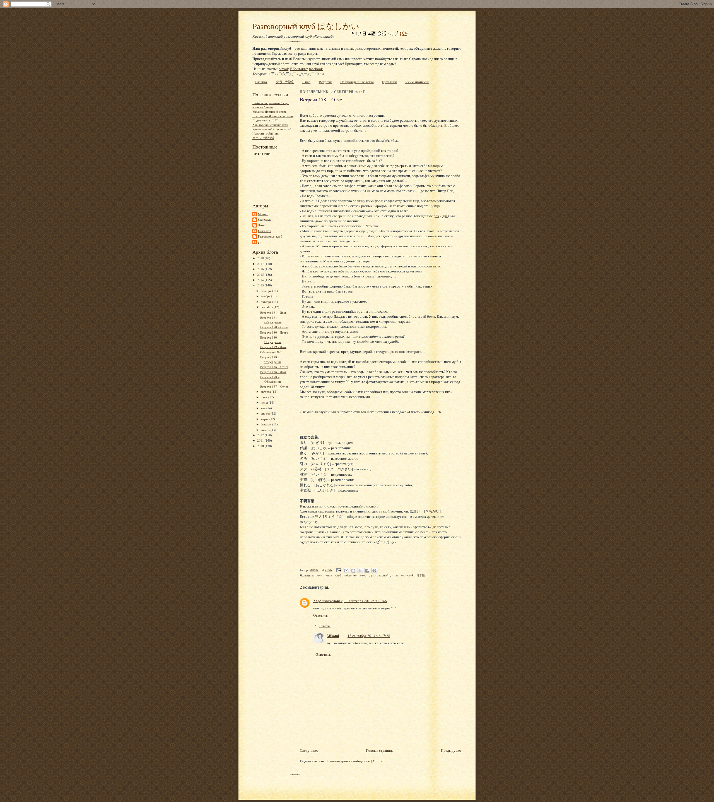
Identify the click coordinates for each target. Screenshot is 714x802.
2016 (261, 269)
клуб (338, 575)
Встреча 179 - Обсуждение (270, 359)
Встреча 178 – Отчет (274, 367)
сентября (267, 307)
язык (395, 575)
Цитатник (389, 81)
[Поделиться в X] (360, 570)
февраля (266, 424)
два (445, 215)
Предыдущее (451, 750)
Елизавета (264, 231)
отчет (364, 575)
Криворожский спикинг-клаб (271, 129)
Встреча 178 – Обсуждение (270, 379)
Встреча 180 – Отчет (274, 327)
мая (263, 408)
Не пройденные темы (357, 81)
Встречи (325, 81)
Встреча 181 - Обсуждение (270, 319)
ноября (266, 296)
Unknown (264, 219)
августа (266, 391)
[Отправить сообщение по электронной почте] (338, 569)
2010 (261, 446)
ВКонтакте (298, 68)
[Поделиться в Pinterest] (374, 570)
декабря (266, 291)
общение (350, 575)
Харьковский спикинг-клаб (270, 125)
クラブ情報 (285, 81)
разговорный (380, 575)
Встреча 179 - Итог (273, 347)
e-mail (283, 68)
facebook (316, 68)
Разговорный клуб (270, 236)
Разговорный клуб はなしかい (305, 25)
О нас (306, 81)
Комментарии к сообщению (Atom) (354, 760)
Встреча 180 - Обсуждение (270, 339)
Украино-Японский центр (269, 111)
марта (265, 419)
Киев (328, 575)
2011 (261, 440)
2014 (261, 280)
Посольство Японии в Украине (272, 116)
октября (266, 302)
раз (436, 215)
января (266, 430)
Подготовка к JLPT (265, 120)
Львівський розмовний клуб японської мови (270, 105)
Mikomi (263, 214)
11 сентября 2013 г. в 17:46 (365, 600)
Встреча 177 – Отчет (274, 386)
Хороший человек (327, 600)
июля (264, 397)
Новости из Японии (265, 133)
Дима (261, 225)
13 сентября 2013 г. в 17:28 (369, 635)
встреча (317, 575)
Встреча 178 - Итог (273, 372)
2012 (261, 435)
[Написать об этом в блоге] (353, 570)
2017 (261, 264)
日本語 (420, 575)
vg (259, 242)
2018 (261, 258)
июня (265, 402)
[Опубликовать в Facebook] (367, 570)
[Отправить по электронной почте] (346, 570)
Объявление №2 (271, 352)
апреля (266, 413)
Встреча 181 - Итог (273, 312)
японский (407, 575)
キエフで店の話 (263, 138)
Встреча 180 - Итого (274, 332)
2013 (261, 285)
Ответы (325, 625)
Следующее (309, 750)
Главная (261, 81)
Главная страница (380, 750)
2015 (261, 274)
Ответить (320, 615)
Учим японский (417, 81)
